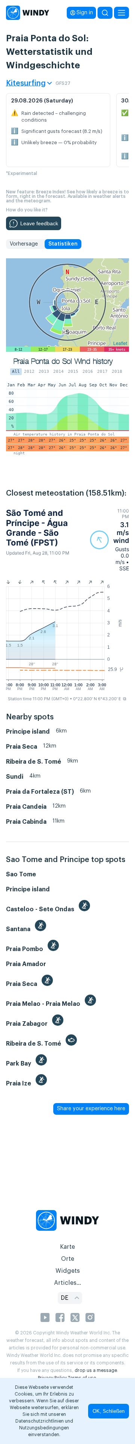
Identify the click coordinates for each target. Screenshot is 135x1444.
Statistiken (63, 244)
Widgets (68, 1271)
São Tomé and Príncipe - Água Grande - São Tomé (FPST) (37, 527)
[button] (109, 539)
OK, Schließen (108, 1411)
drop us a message (96, 1370)
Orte (67, 1259)
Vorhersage (24, 244)
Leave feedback (39, 223)
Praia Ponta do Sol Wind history (63, 361)
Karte (67, 1247)
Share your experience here (91, 1108)
